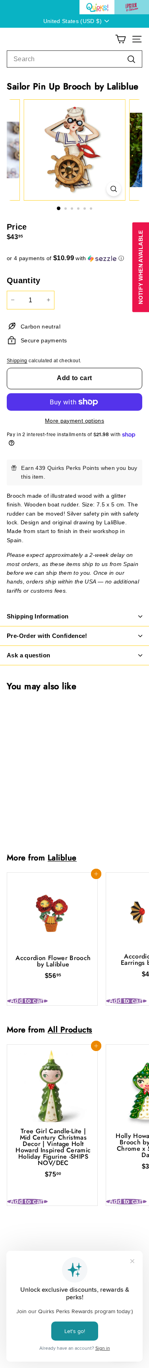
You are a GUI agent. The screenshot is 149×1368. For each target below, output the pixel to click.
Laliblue (62, 857)
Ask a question (28, 655)
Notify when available (140, 267)
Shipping (17, 360)
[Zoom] (113, 189)
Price (17, 226)
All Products (70, 1029)
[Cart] (120, 39)
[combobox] (74, 59)
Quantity (24, 280)
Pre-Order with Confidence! (47, 635)
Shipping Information (38, 616)
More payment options (74, 420)
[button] (74, 258)
